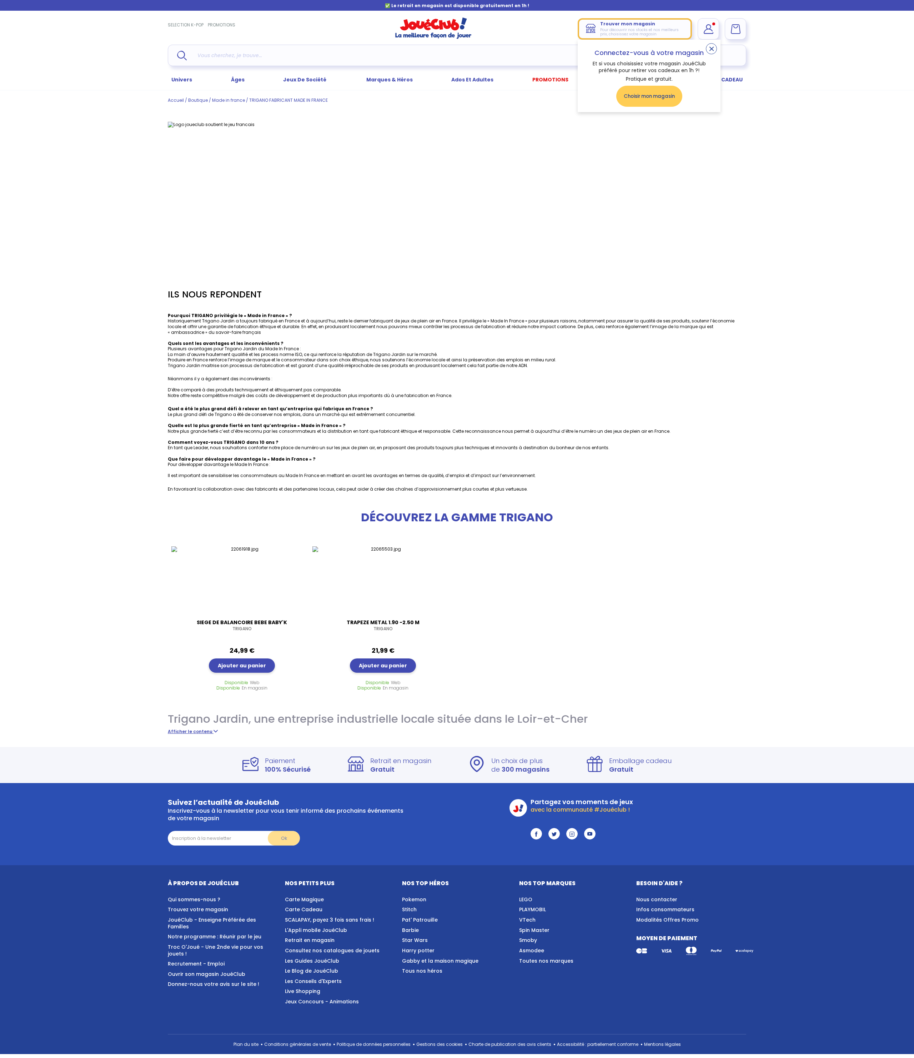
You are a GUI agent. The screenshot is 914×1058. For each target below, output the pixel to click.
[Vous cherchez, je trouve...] (182, 55)
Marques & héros (389, 79)
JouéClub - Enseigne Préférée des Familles (212, 923)
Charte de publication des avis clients (509, 1044)
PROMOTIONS (221, 25)
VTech (527, 919)
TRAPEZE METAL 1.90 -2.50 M (383, 625)
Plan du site (245, 1044)
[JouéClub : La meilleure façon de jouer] (433, 37)
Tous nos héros (422, 970)
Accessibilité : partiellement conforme (597, 1044)
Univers (181, 79)
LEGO (525, 899)
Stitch (409, 909)
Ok (284, 838)
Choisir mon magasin (649, 96)
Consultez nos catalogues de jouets (332, 950)
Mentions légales (662, 1044)
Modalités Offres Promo (667, 919)
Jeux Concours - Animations (322, 1001)
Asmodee (531, 950)
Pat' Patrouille (420, 919)
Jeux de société (305, 79)
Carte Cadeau (303, 909)
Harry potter (418, 950)
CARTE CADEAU (723, 79)
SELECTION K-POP (186, 25)
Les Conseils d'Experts (313, 981)
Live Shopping (302, 991)
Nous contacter (656, 899)
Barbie (410, 930)
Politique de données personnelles (374, 1044)
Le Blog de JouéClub (311, 970)
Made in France (266, 315)
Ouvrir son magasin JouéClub (206, 974)
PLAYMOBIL (532, 909)
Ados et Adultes (472, 79)
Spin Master (534, 930)
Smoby (528, 940)
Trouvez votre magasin (198, 909)
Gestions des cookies (439, 1044)
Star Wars (415, 940)
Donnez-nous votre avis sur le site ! (213, 984)
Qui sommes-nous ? (194, 899)
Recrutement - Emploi (196, 963)
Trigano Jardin (208, 719)
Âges (238, 79)
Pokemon (414, 899)
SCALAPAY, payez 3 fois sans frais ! (329, 919)
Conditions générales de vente (297, 1044)
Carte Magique (304, 899)
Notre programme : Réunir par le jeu (214, 936)
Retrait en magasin (310, 940)
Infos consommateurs (665, 909)
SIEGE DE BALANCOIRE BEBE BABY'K (242, 625)
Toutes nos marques (546, 960)
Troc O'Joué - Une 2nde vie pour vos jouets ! (215, 950)
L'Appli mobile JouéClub (316, 930)
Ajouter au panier (242, 665)
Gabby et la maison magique (440, 960)
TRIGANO (201, 315)
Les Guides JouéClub (312, 960)
